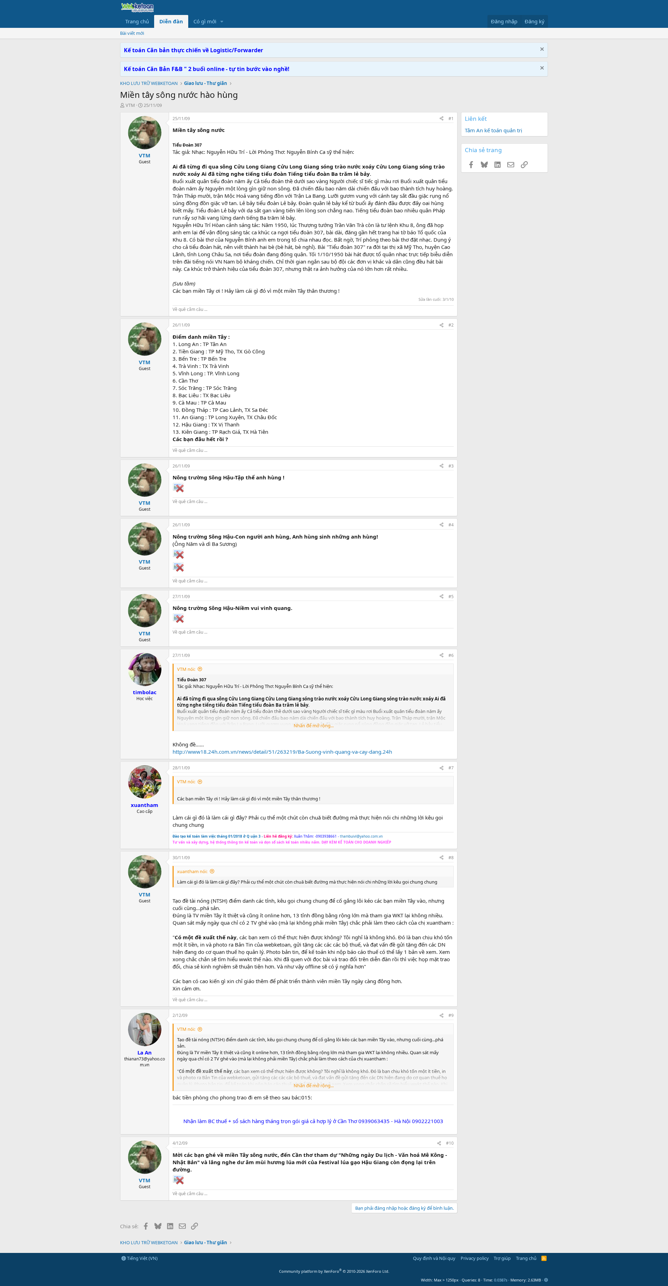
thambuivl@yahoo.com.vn (361, 836)
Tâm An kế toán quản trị (493, 130)
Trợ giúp (502, 1258)
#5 (451, 596)
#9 (451, 1015)
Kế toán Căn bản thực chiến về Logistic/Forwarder (193, 50)
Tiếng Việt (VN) (142, 1258)
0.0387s (500, 1280)
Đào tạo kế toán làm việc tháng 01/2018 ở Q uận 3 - (218, 836)
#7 (451, 768)
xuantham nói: (192, 871)
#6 (451, 655)
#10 (450, 1143)
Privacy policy (475, 1258)
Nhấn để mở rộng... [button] (314, 725)
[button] (222, 21)
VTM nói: (186, 669)
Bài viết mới (132, 33)
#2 (451, 325)
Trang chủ (137, 21)
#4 (451, 525)
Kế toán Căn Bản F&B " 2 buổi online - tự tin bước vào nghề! (206, 69)
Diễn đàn (171, 21)
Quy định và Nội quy (434, 1258)
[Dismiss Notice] (541, 50)
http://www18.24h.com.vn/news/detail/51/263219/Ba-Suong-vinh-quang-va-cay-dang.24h (282, 751)
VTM (130, 105)
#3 (451, 466)
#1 (451, 118)
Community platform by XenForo (334, 1271)
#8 (451, 858)
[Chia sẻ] (441, 119)
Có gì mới (204, 21)
